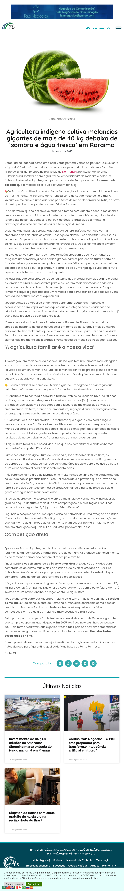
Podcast (58, 860)
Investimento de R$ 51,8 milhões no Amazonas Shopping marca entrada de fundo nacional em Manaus (30, 744)
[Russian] (28, 886)
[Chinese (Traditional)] (8, 886)
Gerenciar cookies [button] (14, 884)
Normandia (69, 172)
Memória (107, 865)
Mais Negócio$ (41, 860)
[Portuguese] (24, 886)
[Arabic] (4, 886)
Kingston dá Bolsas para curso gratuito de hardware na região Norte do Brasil (32, 816)
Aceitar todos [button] (34, 884)
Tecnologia (102, 860)
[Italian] (16, 886)
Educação (59, 865)
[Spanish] (32, 886)
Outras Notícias (77, 865)
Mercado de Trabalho (79, 860)
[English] (12, 886)
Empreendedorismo (38, 865)
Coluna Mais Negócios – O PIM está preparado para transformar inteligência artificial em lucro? (92, 744)
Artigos (94, 865)
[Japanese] (20, 886)
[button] (60, 663)
